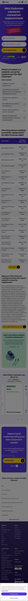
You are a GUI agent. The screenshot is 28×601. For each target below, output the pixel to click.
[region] (14, 592)
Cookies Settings (14, 598)
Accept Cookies (14, 594)
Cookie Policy (4, 590)
